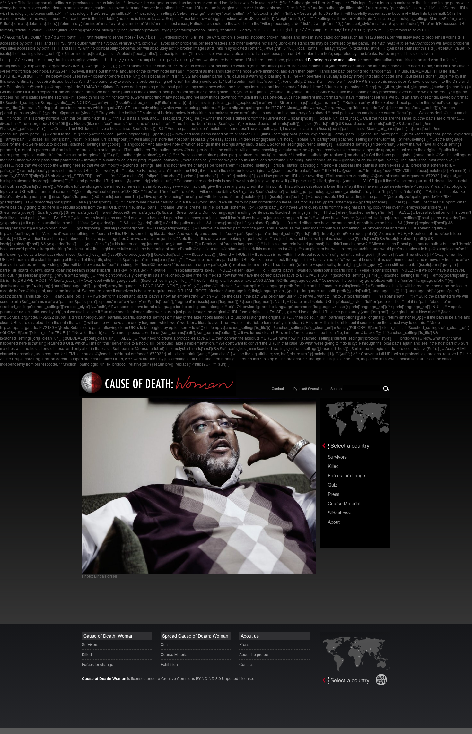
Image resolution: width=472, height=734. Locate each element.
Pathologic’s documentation (332, 59)
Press (333, 494)
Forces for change (346, 475)
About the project (254, 654)
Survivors (337, 456)
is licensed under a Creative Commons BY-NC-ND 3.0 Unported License (167, 678)
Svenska (315, 388)
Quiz (332, 484)
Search (336, 388)
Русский (300, 388)
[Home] (157, 394)
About (334, 522)
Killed (333, 466)
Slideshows (339, 512)
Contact (278, 388)
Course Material (344, 503)
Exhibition (169, 664)
